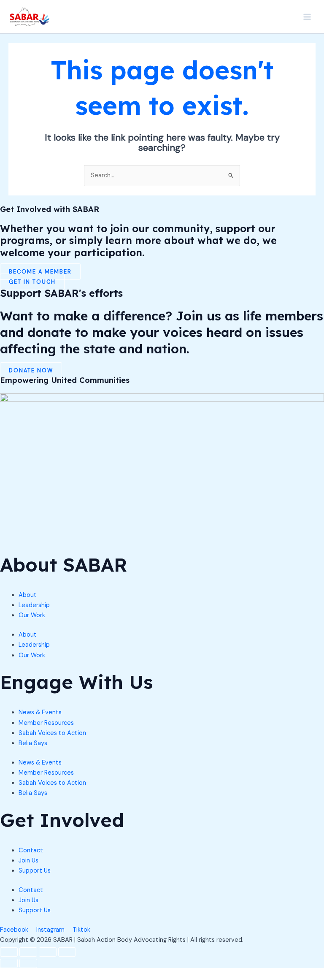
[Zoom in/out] (9, 952)
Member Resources (46, 723)
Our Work (32, 615)
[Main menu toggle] (307, 16)
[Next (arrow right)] (28, 963)
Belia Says (33, 743)
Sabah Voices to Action (52, 733)
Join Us (28, 861)
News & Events (40, 712)
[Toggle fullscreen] (28, 952)
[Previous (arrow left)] (9, 963)
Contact (31, 850)
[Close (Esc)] (67, 952)
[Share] (48, 952)
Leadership (34, 605)
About (28, 595)
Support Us (35, 871)
